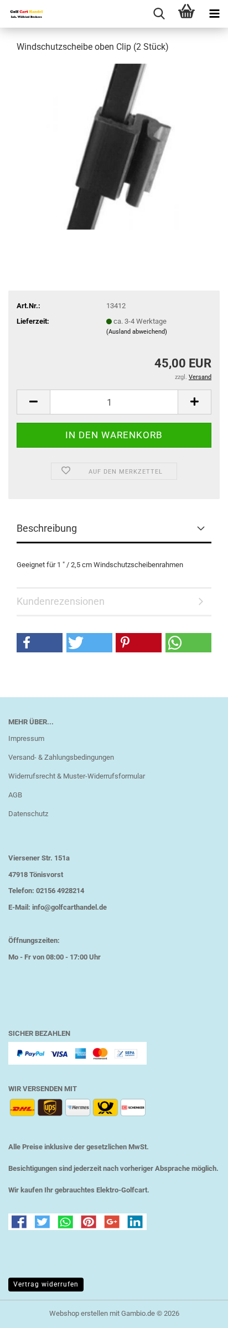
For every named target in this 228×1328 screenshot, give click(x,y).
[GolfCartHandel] (22, 14)
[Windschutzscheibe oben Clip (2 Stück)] (114, 146)
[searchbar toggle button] (159, 14)
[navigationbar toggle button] (214, 14)
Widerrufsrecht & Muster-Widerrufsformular (76, 776)
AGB (15, 795)
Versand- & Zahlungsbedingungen (61, 757)
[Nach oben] (197, 1311)
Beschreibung (47, 528)
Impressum (26, 738)
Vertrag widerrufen (46, 1284)
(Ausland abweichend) (136, 331)
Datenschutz (28, 814)
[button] (33, 402)
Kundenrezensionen (61, 601)
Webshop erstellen (78, 1313)
